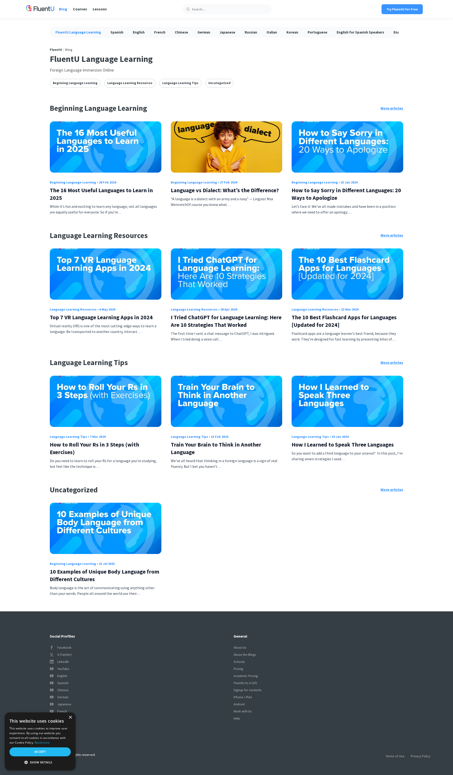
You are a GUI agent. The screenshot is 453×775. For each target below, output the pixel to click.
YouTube (63, 669)
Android (239, 704)
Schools (239, 662)
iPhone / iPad (243, 697)
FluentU (56, 49)
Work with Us (243, 711)
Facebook (64, 647)
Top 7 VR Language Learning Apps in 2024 (101, 317)
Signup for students (248, 690)
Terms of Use (395, 756)
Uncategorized (219, 83)
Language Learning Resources (129, 83)
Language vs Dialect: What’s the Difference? (225, 190)
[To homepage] (40, 9)
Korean (292, 32)
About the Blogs (245, 654)
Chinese (181, 32)
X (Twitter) (64, 654)
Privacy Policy (420, 756)
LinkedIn (63, 662)
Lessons (100, 9)
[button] (40, 762)
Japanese (227, 32)
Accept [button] (40, 752)
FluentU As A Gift (245, 683)
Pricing (238, 669)
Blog (63, 9)
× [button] (70, 717)
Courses (80, 9)
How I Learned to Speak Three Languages (343, 444)
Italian (272, 32)
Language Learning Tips (180, 83)
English (139, 32)
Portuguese (317, 32)
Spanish (116, 32)
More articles (392, 108)
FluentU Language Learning (78, 32)
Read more (42, 743)
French (159, 32)
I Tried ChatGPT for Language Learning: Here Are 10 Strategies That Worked (226, 321)
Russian (251, 32)
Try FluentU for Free (402, 9)
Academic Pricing (246, 676)
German (203, 32)
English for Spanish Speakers (360, 32)
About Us (240, 647)
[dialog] (40, 741)
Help (237, 718)
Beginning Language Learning (75, 83)
